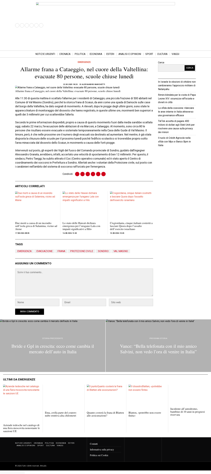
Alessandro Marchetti (93, 84)
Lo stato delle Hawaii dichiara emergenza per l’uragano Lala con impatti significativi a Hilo (81, 226)
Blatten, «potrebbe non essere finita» (145, 414)
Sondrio (103, 251)
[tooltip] (17, 25)
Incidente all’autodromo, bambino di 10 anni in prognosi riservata (187, 411)
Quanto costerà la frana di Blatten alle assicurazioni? (105, 414)
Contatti (94, 443)
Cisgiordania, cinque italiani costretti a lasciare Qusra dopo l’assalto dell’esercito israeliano (131, 226)
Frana (61, 251)
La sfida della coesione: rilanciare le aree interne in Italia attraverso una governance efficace (176, 112)
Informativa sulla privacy (102, 449)
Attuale (186, 155)
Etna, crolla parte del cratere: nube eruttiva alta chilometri (61, 414)
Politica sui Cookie (99, 455)
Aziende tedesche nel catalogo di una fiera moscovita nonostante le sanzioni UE (21, 428)
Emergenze (84, 62)
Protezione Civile (81, 251)
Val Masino (121, 251)
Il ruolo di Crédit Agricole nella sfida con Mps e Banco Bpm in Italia (174, 141)
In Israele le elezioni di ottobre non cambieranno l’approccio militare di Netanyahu (177, 85)
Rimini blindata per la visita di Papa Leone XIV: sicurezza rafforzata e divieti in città (177, 98)
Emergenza (24, 251)
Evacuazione (44, 251)
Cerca (161, 62)
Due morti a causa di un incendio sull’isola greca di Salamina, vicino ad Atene (36, 226)
